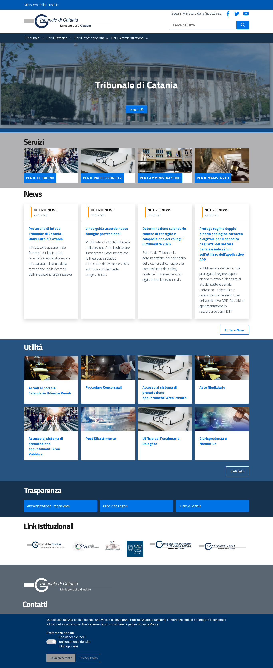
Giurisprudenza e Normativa (213, 441)
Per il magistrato (213, 178)
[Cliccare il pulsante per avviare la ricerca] (242, 25)
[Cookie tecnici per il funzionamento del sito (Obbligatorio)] (51, 641)
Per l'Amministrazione (160, 178)
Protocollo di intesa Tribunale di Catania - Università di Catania (46, 233)
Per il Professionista (102, 178)
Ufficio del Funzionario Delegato (160, 441)
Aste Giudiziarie (212, 387)
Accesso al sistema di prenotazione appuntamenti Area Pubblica (46, 446)
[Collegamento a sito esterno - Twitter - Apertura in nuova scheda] (237, 13)
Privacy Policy (88, 657)
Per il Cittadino (40, 178)
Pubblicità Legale (115, 506)
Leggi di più (136, 109)
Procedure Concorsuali (104, 387)
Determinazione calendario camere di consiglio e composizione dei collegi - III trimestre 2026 (164, 236)
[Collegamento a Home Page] (68, 21)
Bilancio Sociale (190, 506)
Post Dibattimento (101, 438)
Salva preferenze (61, 657)
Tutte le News (234, 330)
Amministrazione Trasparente (48, 506)
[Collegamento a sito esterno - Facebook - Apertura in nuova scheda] (228, 13)
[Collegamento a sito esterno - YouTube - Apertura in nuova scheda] (246, 13)
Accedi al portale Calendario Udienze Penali (50, 390)
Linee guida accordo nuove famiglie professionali (107, 231)
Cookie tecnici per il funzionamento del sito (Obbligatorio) (74, 642)
